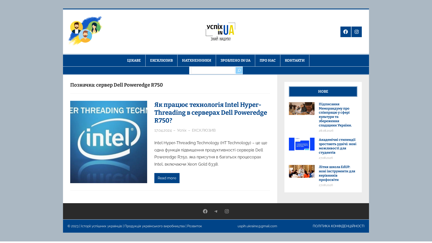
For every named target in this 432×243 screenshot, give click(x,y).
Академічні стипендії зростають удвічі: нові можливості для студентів (337, 146)
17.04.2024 (163, 130)
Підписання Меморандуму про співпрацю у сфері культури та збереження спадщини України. (335, 114)
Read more (167, 178)
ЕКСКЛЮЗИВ (204, 130)
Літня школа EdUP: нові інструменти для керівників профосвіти (337, 173)
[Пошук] (239, 70)
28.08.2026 (326, 130)
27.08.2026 (326, 158)
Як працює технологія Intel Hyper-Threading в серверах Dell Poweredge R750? (210, 112)
